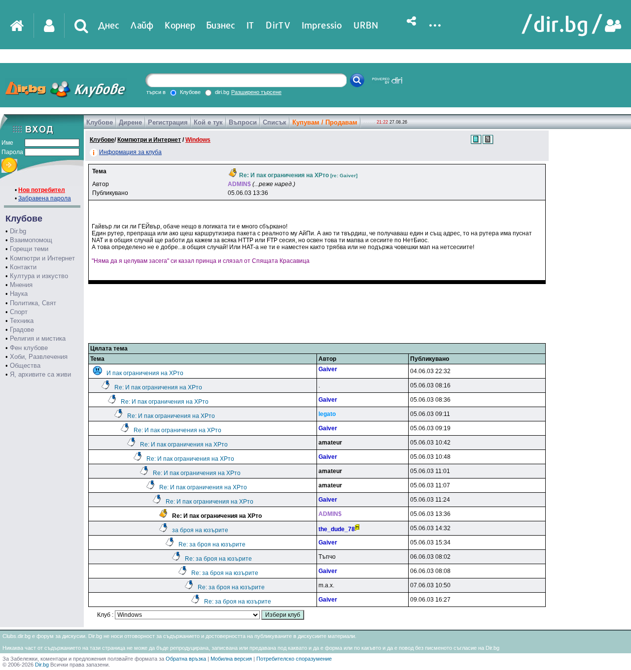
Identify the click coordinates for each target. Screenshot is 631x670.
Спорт (19, 312)
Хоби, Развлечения (39, 356)
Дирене (130, 122)
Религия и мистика (38, 338)
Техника (22, 320)
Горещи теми (29, 249)
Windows (197, 139)
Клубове (99, 122)
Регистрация (168, 122)
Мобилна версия (231, 659)
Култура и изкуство (39, 276)
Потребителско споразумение (294, 659)
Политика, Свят (33, 303)
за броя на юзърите (200, 530)
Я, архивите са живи (40, 374)
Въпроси (243, 122)
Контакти (23, 267)
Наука (19, 293)
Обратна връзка (186, 659)
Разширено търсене (256, 92)
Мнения (21, 284)
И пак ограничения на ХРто (144, 373)
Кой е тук (208, 122)
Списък (274, 122)
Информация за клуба (130, 152)
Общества (25, 365)
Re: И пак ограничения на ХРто (158, 387)
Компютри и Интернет (42, 258)
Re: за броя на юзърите (211, 544)
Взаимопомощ (31, 240)
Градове (22, 329)
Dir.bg (18, 231)
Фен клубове (29, 347)
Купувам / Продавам (324, 122)
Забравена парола (44, 198)
